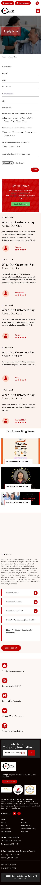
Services (4, 825)
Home (4, 57)
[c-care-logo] (8, 766)
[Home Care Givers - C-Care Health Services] (7, 10)
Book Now (8, 3)
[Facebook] (19, 813)
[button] (20, 204)
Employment (6, 832)
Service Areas (6, 829)
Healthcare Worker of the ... (17, 486)
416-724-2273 (12, 195)
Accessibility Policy (28, 829)
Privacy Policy (26, 825)
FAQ (22, 819)
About (3, 822)
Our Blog (24, 822)
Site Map (24, 832)
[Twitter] (14, 813)
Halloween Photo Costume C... (18, 461)
